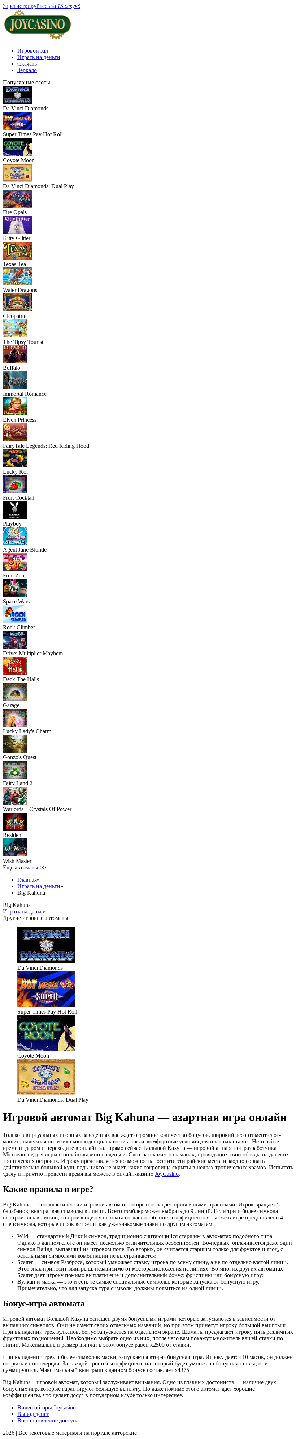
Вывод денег (33, 1414)
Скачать (27, 64)
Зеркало (27, 70)
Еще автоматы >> (24, 867)
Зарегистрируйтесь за (41, 6)
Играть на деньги (38, 57)
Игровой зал (32, 51)
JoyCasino (167, 1174)
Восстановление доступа (48, 1420)
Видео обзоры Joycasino (46, 1407)
